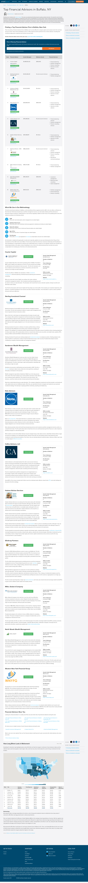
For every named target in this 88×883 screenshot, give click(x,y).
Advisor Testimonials (29, 859)
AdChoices (70, 855)
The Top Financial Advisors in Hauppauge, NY (50, 718)
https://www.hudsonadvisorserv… (50, 519)
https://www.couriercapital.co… (50, 279)
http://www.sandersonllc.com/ (49, 374)
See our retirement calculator (72, 35)
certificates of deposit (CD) (55, 530)
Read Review (13, 67)
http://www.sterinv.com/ (48, 325)
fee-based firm (12, 418)
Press (26, 861)
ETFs (50, 480)
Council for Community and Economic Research (26, 833)
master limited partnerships (34, 624)
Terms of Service (71, 851)
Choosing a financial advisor (72, 32)
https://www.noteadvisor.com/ (49, 419)
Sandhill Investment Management (13, 729)
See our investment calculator (73, 38)
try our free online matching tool (35, 36)
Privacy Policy (70, 853)
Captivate (27, 855)
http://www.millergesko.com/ (49, 615)
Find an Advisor (79, 1)
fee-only (17, 236)
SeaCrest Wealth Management (51, 729)
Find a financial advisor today (12, 738)
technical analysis (35, 705)
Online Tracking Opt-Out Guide (74, 859)
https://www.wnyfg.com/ (48, 697)
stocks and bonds (29, 579)
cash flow (35, 563)
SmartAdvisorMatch (29, 863)
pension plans (9, 505)
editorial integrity (18, 17)
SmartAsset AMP (28, 857)
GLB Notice (70, 857)
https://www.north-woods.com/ (50, 656)
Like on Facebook (51, 851)
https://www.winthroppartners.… (50, 569)
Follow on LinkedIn (52, 855)
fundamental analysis (35, 337)
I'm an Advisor (71, 1)
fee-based (28, 236)
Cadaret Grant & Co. (29, 729)
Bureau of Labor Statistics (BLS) (12, 833)
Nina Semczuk (11, 13)
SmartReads (27, 853)
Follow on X (50, 853)
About (26, 851)
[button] (35, 777)
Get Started (51, 48)
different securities (17, 439)
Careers (4, 853)
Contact (5, 851)
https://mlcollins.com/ (48, 472)
